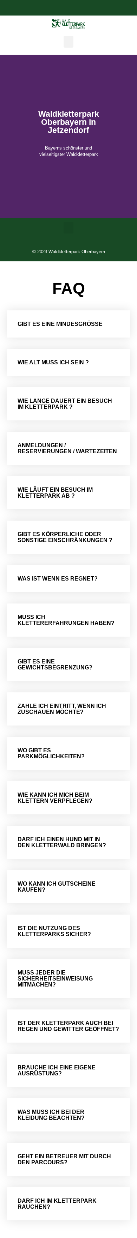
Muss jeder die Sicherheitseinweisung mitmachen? (55, 979)
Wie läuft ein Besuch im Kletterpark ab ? (55, 493)
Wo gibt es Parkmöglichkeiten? (51, 753)
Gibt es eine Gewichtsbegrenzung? (55, 664)
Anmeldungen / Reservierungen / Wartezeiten (67, 448)
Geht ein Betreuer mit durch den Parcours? (64, 1159)
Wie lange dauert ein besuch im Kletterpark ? (65, 404)
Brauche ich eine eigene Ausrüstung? (57, 1070)
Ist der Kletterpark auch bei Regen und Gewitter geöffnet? (68, 1026)
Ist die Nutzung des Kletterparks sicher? (54, 931)
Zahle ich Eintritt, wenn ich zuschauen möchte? (62, 709)
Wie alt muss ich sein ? (53, 362)
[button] (68, 42)
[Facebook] (60, 8)
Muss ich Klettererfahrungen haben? (66, 620)
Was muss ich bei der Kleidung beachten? (51, 1115)
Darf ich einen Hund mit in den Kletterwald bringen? (62, 842)
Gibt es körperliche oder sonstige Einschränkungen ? (65, 537)
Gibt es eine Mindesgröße (60, 324)
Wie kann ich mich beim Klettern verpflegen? (55, 798)
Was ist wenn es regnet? (58, 579)
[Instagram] (77, 8)
